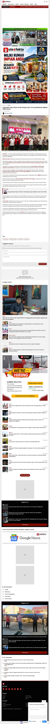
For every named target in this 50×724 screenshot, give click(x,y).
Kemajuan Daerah (13, 239)
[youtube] (18, 689)
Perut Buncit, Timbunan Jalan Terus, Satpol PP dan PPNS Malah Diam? (24, 441)
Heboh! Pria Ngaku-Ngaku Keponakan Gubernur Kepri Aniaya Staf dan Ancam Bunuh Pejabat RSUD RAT (24, 668)
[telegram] (12, 689)
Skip (40, 721)
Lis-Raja (6, 589)
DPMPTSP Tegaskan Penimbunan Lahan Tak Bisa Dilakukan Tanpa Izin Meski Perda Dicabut (27, 470)
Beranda (4, 105)
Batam (9, 105)
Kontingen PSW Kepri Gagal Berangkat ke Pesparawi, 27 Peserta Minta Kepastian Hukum (27, 449)
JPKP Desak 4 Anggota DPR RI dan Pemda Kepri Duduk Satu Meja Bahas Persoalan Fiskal (27, 406)
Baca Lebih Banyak (25, 475)
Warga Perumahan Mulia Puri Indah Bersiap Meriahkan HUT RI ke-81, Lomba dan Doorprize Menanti (26, 350)
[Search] (45, 2)
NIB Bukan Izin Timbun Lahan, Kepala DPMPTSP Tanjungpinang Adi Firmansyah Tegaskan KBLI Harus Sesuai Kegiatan (24, 318)
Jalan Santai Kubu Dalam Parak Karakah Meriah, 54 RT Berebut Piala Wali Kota (26, 506)
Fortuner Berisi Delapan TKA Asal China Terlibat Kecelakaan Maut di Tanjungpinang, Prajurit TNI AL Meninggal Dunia (25, 664)
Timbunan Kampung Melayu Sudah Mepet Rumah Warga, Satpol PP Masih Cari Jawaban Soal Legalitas (26, 420)
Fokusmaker (5, 239)
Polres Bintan (7, 596)
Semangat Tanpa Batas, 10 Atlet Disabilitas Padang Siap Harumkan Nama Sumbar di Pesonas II (27, 435)
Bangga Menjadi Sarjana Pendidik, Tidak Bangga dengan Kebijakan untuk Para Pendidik (27, 191)
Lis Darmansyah (8, 598)
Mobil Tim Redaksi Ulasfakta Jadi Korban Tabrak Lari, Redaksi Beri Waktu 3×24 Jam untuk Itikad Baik (27, 641)
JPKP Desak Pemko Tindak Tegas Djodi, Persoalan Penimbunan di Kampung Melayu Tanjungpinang (27, 456)
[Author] (3, 113)
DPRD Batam (7, 591)
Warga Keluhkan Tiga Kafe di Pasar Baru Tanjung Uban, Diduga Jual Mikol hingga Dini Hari (27, 413)
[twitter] (6, 689)
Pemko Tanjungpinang (10, 594)
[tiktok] (21, 689)
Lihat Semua (25, 524)
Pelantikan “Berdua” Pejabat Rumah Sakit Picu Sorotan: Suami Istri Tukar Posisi (22, 672)
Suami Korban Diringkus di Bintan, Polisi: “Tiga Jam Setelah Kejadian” (19, 675)
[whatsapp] (9, 689)
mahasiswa (20, 239)
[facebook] (3, 689)
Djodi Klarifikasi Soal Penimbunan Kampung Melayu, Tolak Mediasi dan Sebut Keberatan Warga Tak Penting (26, 325)
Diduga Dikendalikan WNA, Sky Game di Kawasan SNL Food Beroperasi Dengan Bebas (28, 647)
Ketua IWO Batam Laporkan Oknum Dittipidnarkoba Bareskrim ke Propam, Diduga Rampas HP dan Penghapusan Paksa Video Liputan (27, 338)
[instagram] (15, 689)
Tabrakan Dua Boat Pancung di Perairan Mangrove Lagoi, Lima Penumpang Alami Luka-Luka (28, 463)
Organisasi (27, 239)
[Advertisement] (25, 17)
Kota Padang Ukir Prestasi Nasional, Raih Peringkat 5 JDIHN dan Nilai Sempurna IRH (27, 427)
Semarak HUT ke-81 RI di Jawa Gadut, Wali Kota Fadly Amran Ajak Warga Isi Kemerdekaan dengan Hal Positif (25, 513)
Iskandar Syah (8, 113)
